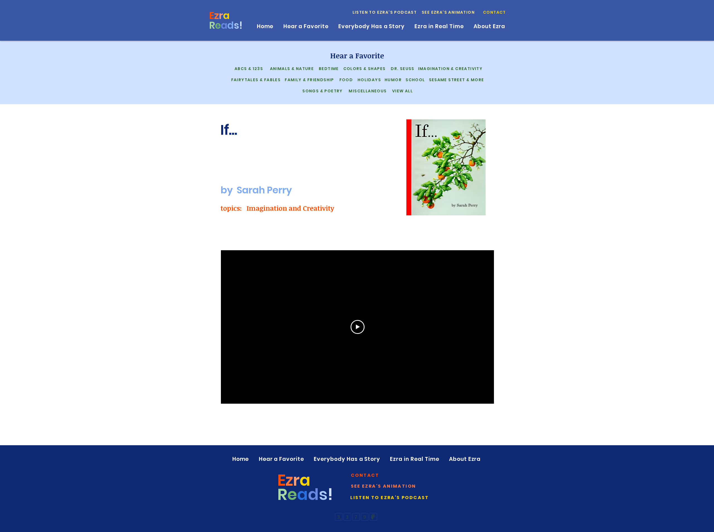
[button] (494, 12)
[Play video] (358, 327)
